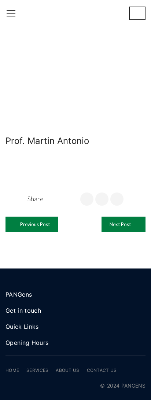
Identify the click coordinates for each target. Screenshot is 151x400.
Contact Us (102, 370)
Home (12, 370)
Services (37, 370)
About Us (67, 370)
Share (35, 199)
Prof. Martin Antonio (47, 141)
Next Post (121, 224)
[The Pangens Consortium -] (75, 13)
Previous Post (34, 224)
